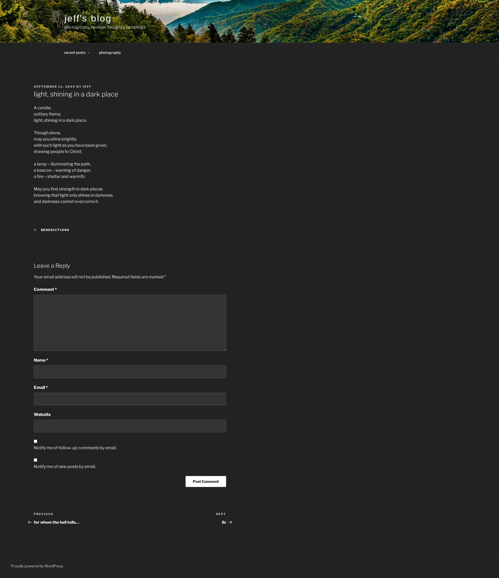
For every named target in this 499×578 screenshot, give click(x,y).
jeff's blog (88, 18)
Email (41, 387)
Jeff (87, 86)
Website (42, 414)
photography (110, 52)
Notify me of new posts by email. (65, 466)
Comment (45, 289)
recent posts (75, 52)
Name (41, 360)
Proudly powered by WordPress (37, 566)
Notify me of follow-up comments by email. (75, 447)
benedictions (55, 230)
